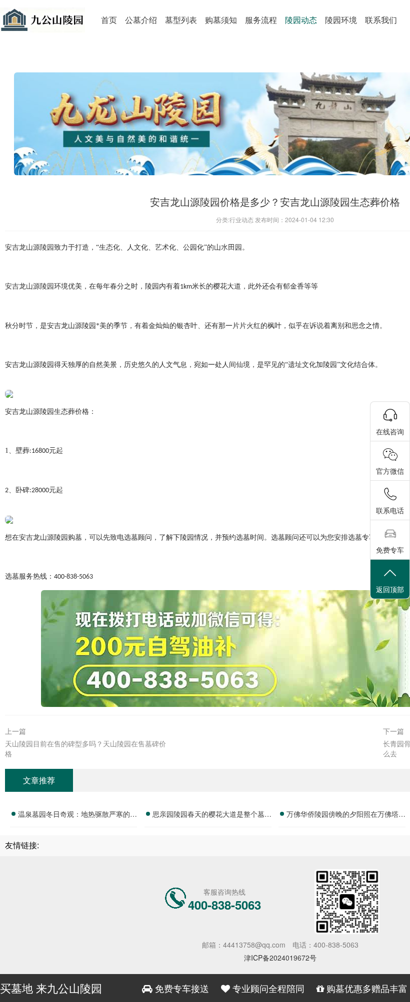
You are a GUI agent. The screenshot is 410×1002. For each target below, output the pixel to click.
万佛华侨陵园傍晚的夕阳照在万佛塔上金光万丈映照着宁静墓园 (346, 815)
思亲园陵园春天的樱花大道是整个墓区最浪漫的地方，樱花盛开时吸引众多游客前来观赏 (212, 815)
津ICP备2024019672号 (280, 958)
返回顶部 (390, 589)
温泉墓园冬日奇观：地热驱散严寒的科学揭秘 (77, 815)
